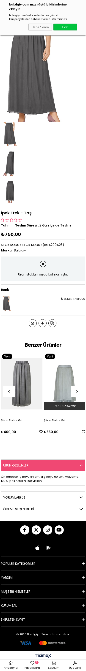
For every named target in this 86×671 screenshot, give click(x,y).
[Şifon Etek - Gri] (60, 383)
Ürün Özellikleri (16, 465)
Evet (65, 27)
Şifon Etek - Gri (50, 420)
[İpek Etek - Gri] (6, 303)
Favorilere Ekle (36, 432)
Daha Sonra (40, 27)
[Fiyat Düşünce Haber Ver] (43, 323)
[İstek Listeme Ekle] (33, 323)
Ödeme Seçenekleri (18, 509)
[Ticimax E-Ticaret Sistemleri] (43, 656)
